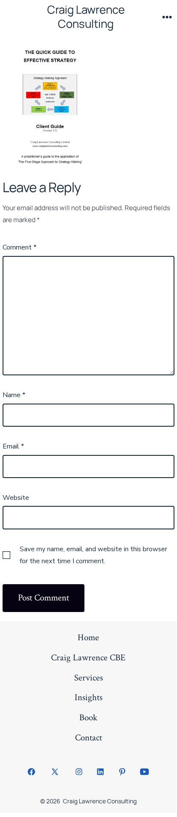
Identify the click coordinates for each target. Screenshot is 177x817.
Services (88, 677)
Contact (88, 737)
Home (88, 637)
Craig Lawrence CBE (88, 657)
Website (16, 497)
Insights (88, 697)
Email (13, 446)
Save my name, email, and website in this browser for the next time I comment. (93, 555)
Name (14, 395)
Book (88, 717)
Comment (19, 247)
